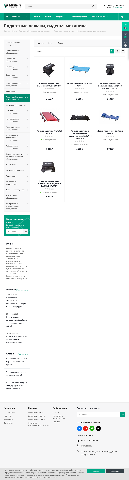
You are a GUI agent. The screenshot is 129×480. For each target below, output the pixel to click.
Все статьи (23, 354)
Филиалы (8, 423)
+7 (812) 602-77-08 (115, 6)
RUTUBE (98, 428)
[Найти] (93, 6)
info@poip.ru (117, 7)
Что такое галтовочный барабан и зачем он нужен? (16, 361)
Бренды (56, 421)
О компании (9, 412)
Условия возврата (36, 419)
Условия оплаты (35, 412)
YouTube (85, 428)
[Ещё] (115, 16)
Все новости (22, 290)
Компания (9, 408)
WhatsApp (91, 428)
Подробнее (115, 471)
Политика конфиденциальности (38, 424)
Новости (8, 416)
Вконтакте (79, 428)
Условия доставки (36, 416)
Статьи (56, 412)
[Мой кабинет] (122, 16)
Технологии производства (59, 417)
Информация (60, 408)
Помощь (32, 408)
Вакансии (8, 419)
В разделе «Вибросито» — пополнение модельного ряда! (16, 339)
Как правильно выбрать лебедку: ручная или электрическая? (16, 385)
